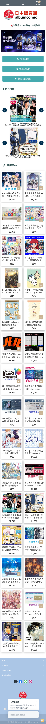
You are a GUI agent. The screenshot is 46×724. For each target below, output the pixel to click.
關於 (3, 660)
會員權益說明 (6, 675)
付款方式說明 (6, 670)
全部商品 (5, 665)
